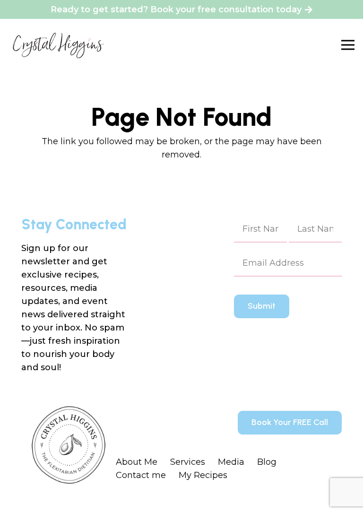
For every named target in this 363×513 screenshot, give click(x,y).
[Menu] (348, 45)
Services (187, 462)
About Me (136, 462)
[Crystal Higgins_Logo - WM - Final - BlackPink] (58, 44)
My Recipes (203, 475)
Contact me (141, 475)
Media (231, 462)
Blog (267, 462)
